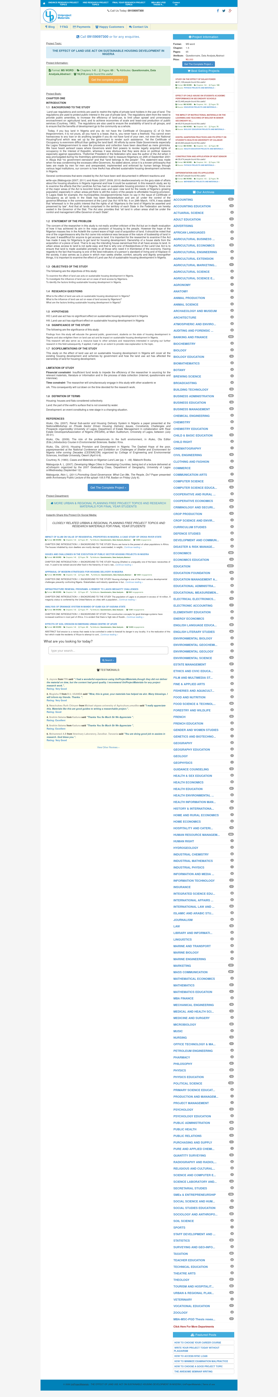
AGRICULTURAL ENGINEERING (195, 252)
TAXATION (180, 1254)
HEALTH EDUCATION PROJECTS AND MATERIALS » (204, 149)
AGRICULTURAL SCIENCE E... (194, 278)
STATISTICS (181, 1240)
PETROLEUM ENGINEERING (193, 1051)
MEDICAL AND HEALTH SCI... (193, 1011)
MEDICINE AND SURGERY (191, 1018)
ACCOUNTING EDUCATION (192, 206)
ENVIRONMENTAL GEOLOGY (193, 651)
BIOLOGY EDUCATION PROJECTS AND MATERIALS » (204, 129)
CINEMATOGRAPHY (187, 448)
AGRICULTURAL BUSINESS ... (194, 239)
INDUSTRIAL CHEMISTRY (191, 854)
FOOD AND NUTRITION (189, 697)
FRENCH (179, 717)
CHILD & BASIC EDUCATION (193, 435)
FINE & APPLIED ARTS (189, 684)
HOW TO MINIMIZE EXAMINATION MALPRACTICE (201, 1361)
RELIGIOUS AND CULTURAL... (194, 1168)
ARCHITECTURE (184, 317)
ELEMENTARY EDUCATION (192, 612)
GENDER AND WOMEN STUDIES (195, 730)
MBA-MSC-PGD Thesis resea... (194, 1319)
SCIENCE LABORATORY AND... (195, 1182)
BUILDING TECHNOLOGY (190, 389)
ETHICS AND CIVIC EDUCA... (193, 671)
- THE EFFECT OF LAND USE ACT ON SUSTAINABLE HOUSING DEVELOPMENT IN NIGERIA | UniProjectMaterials (136, 1384)
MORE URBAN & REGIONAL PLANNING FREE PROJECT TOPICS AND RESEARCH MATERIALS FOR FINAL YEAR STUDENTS (110, 504)
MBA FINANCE (183, 998)
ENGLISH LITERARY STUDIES (194, 632)
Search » (109, 660)
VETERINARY (182, 1299)
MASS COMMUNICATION (190, 972)
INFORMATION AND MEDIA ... (193, 874)
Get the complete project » (108, 79)
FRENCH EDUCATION (188, 723)
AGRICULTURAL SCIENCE (191, 272)
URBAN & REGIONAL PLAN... (193, 1293)
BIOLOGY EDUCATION (188, 357)
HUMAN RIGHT (183, 841)
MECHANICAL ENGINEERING (193, 1005)
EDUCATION (181, 566)
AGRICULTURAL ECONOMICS (194, 245)
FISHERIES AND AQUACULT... (193, 691)
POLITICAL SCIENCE (187, 1083)
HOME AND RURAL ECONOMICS (196, 815)
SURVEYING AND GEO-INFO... (194, 1247)
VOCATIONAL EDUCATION (191, 1306)
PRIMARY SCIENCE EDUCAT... (194, 1090)
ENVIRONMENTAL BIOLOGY (192, 638)
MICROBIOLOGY (184, 1024)
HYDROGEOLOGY (185, 848)
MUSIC (178, 1031)
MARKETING (182, 966)
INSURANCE (182, 887)
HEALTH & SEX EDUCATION (192, 776)
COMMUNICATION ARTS (190, 475)
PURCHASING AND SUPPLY (192, 1142)
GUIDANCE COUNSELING (191, 769)
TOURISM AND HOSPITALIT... (193, 1286)
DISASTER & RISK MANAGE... (194, 547)
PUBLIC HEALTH (184, 1129)
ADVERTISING (183, 226)
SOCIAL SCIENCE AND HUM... (194, 1201)
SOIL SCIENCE (183, 1221)
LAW (176, 926)
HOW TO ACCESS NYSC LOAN (190, 1356)
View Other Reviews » (108, 747)
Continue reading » (133, 547)
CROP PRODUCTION (187, 514)
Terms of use (209, 1384)
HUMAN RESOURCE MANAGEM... (196, 835)
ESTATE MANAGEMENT (189, 664)
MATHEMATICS (184, 985)
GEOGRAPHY (182, 743)
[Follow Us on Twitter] (224, 10)
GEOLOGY (180, 756)
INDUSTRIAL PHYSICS (188, 867)
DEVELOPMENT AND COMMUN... (196, 540)
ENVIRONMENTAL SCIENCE (192, 658)
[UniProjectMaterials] (74, 16)
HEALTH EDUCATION (188, 789)
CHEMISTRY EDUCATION (190, 429)
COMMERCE (182, 468)
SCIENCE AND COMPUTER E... (194, 1175)
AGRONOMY (182, 285)
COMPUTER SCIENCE (188, 481)
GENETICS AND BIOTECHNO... (194, 736)
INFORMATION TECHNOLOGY (194, 880)
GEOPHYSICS (182, 763)
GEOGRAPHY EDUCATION (191, 749)
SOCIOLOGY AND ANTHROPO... (195, 1214)
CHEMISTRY (181, 422)
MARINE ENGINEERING (189, 959)
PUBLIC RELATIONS (187, 1136)
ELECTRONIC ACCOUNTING (193, 605)
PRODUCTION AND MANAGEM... (195, 1096)
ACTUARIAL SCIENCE (188, 213)
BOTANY (179, 370)
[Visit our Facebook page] (218, 10)
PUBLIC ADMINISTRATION (191, 1123)
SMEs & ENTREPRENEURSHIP (194, 1195)
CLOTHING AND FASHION (191, 462)
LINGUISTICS (182, 939)
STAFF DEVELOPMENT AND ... (194, 1234)
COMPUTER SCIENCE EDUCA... (195, 488)
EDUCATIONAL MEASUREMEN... (195, 592)
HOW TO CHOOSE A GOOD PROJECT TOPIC (198, 1366)
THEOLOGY (181, 1280)
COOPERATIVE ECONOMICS (193, 501)
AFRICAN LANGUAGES (189, 232)
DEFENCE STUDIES (187, 533)
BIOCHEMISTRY (184, 344)
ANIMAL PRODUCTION (189, 298)
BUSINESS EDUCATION (189, 402)
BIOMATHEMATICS (186, 363)
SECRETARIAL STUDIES (190, 1188)
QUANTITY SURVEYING (189, 1155)
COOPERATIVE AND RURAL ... (194, 494)
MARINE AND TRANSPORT (192, 946)
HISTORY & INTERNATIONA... (193, 808)
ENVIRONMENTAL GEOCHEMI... (195, 645)
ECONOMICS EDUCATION (191, 560)
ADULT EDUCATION (187, 219)
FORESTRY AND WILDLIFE (192, 710)
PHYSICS (179, 1070)
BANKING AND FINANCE (190, 337)
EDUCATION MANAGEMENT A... (195, 579)
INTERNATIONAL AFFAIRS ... (193, 900)
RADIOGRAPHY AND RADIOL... (195, 1162)
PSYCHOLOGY (183, 1109)
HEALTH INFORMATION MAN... (194, 802)
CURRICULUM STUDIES (189, 527)
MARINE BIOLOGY (186, 952)
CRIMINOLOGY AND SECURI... (194, 507)
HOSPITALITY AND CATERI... (193, 828)
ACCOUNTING (183, 200)
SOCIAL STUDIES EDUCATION (194, 1208)
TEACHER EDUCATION (189, 1260)
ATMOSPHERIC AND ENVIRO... (194, 324)
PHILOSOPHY (182, 1064)
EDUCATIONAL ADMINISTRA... (194, 586)
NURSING (180, 1037)
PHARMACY (181, 1057)
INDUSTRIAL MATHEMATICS (193, 861)
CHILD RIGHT (182, 442)
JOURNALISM (183, 920)
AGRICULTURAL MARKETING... (195, 265)
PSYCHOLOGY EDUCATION (192, 1116)
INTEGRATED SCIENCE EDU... (194, 894)
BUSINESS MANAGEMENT (191, 409)
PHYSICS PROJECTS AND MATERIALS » (199, 88)
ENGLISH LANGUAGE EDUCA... (195, 625)
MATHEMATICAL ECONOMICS (194, 979)
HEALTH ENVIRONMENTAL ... (193, 795)
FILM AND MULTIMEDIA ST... (193, 678)
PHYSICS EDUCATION (188, 1077)
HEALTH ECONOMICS (188, 782)
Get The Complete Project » (108, 487)
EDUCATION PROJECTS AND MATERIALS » (201, 107)
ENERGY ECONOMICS (188, 618)
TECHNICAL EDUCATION (190, 1267)
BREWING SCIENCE (187, 376)
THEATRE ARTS (184, 1273)
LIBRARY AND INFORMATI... (192, 933)
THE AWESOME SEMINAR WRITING (193, 1371)
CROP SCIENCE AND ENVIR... (194, 520)
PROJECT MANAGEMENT (191, 1103)
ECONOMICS (182, 553)
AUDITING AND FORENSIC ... (193, 330)
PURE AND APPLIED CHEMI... (193, 1149)
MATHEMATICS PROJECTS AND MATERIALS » (202, 181)
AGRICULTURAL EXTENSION (193, 259)
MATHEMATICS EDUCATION (192, 992)
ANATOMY (180, 291)
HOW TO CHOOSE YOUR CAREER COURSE (197, 1342)
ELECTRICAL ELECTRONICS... (194, 599)
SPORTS (179, 1227)
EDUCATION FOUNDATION (191, 573)
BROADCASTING (185, 383)
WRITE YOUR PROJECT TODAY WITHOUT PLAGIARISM (196, 1349)
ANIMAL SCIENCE (185, 304)
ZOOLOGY (180, 1312)
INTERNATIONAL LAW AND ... (193, 907)
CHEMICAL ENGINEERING (191, 416)
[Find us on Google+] (230, 10)
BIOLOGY (179, 350)
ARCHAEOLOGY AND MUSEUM (195, 311)
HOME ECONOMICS (187, 821)
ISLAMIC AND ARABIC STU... (193, 913)
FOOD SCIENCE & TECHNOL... (194, 704)
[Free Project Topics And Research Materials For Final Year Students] (44, 3)
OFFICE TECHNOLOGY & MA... (194, 1044)
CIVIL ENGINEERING (187, 455)
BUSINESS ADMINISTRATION (193, 396)
